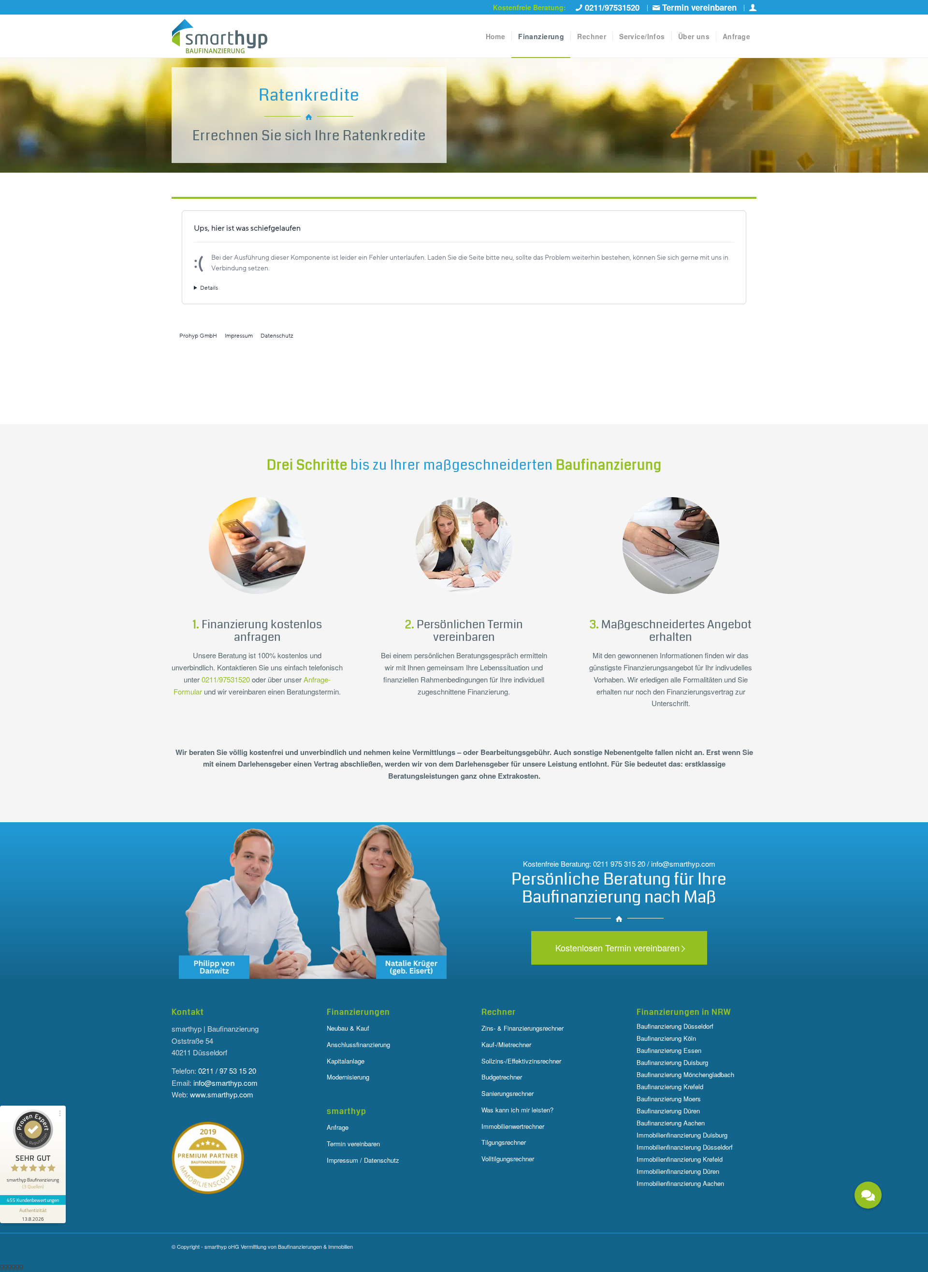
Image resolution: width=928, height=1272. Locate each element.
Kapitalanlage (345, 1060)
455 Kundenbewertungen (33, 1200)
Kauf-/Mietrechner (506, 1044)
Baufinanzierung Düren (668, 1110)
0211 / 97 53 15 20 (227, 1070)
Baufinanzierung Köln (666, 1038)
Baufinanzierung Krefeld (670, 1086)
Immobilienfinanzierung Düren (678, 1171)
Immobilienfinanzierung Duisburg (682, 1134)
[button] (868, 1195)
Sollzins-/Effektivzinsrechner (521, 1060)
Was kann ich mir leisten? (517, 1109)
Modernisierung (348, 1076)
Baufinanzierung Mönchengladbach (685, 1074)
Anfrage (337, 1127)
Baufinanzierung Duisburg (672, 1062)
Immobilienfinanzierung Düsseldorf (685, 1147)
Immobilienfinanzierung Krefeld (680, 1159)
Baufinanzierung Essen (669, 1050)
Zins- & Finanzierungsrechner (522, 1028)
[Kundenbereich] (752, 8)
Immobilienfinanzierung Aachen (680, 1183)
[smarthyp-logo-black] (220, 36)
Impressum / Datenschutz (363, 1160)
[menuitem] (609, 8)
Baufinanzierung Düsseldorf (675, 1026)
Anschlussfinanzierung (358, 1044)
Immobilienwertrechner (512, 1126)
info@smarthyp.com (225, 1083)
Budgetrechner (501, 1076)
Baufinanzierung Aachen (671, 1122)
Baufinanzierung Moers (669, 1098)
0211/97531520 (226, 679)
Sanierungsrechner (507, 1093)
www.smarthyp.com (221, 1094)
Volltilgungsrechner (507, 1158)
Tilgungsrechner (503, 1142)
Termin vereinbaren (353, 1143)
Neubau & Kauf (348, 1028)
